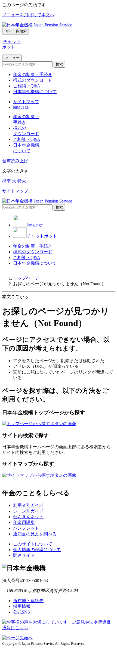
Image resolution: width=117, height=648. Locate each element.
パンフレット (26, 528)
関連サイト (24, 555)
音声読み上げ (15, 161)
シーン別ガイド (28, 511)
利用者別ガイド (28, 505)
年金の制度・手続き (32, 74)
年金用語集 (24, 522)
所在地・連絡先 (28, 600)
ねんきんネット (28, 516)
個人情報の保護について (37, 549)
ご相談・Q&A (26, 86)
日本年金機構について (35, 91)
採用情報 (21, 606)
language (21, 107)
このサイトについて (32, 544)
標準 (6, 181)
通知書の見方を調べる (35, 534)
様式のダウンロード (32, 80)
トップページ (26, 278)
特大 (21, 181)
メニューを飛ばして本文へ (28, 14)
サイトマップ (26, 101)
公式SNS (21, 612)
